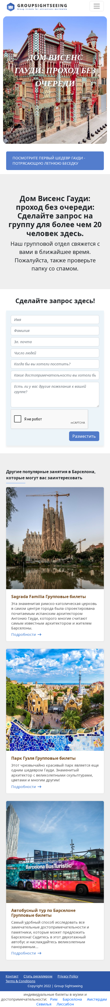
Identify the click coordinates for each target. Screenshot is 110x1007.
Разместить (84, 436)
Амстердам (97, 999)
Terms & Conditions (20, 981)
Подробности (23, 634)
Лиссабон (65, 1004)
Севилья (43, 1004)
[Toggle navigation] (97, 6)
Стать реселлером (38, 976)
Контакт (12, 976)
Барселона (72, 999)
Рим (54, 999)
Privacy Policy (68, 976)
